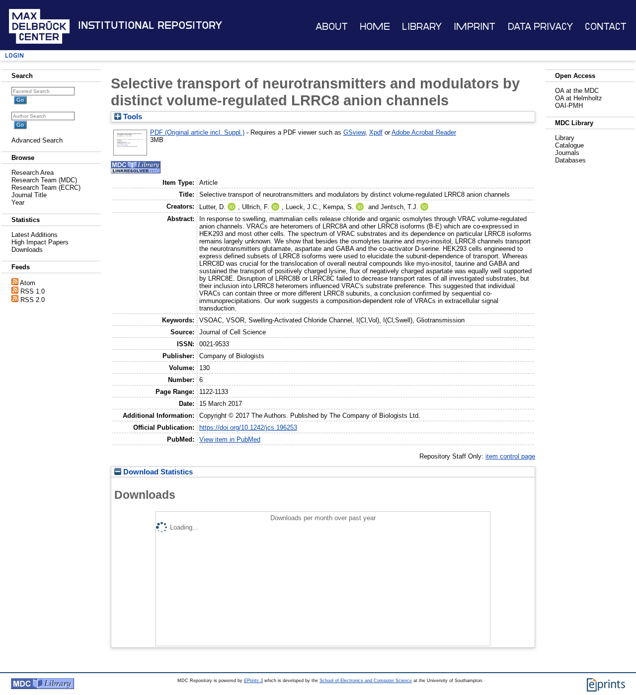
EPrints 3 (253, 680)
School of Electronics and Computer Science (365, 680)
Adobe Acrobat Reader (424, 132)
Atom (27, 283)
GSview (354, 132)
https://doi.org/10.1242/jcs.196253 (248, 427)
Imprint (474, 26)
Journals (567, 152)
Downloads (27, 249)
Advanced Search (37, 140)
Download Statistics (157, 472)
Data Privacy (540, 26)
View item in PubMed (229, 439)
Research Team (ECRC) (45, 187)
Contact (606, 26)
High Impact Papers (40, 242)
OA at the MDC (577, 90)
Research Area (32, 172)
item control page (510, 456)
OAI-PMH (569, 105)
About (332, 26)
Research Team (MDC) (44, 180)
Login (14, 55)
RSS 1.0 (32, 291)
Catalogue (569, 145)
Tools (131, 117)
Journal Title (29, 195)
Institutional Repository (150, 25)
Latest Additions (34, 234)
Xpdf (376, 132)
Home (375, 26)
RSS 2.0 (32, 300)
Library (422, 26)
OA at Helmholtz (578, 98)
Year (17, 202)
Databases (570, 160)
